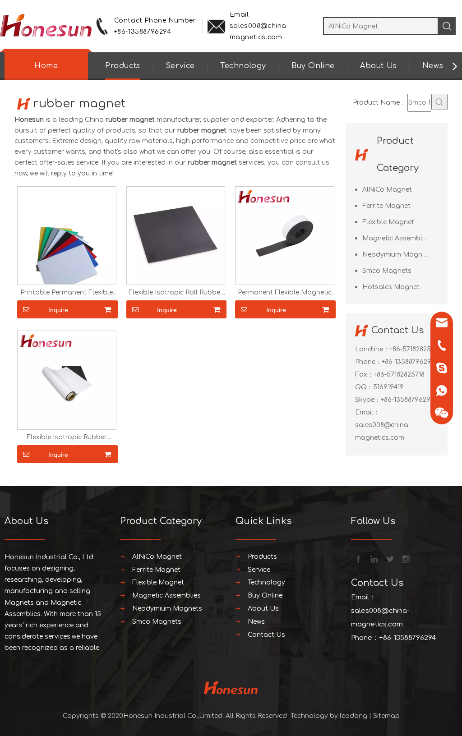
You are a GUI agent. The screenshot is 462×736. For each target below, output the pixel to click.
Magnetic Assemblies (396, 238)
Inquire (58, 309)
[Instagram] (405, 558)
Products (122, 66)
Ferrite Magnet (386, 205)
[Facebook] (358, 558)
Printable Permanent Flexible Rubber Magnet (66, 293)
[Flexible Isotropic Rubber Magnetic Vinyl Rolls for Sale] (67, 380)
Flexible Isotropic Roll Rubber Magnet (176, 293)
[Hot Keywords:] (439, 102)
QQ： (364, 387)
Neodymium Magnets (397, 254)
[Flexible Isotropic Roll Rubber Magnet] (176, 235)
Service (180, 66)
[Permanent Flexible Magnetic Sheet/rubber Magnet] (285, 235)
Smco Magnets (386, 270)
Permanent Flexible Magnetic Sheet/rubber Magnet (285, 293)
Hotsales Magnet (391, 287)
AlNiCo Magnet (387, 189)
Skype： (368, 399)
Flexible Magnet (388, 222)
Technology (243, 66)
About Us (378, 66)
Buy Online (313, 66)
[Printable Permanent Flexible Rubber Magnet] (67, 235)
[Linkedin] (374, 558)
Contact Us (266, 634)
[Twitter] (389, 558)
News (432, 66)
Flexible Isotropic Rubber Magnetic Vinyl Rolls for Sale (66, 437)
